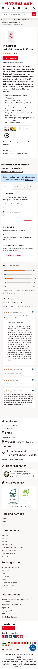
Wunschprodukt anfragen (13, 255)
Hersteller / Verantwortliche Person (15, 153)
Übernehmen (28, 220)
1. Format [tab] (6, 187)
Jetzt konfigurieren (10, 58)
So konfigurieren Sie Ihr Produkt (12, 171)
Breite (12, 204)
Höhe (12, 212)
